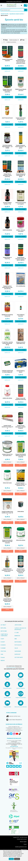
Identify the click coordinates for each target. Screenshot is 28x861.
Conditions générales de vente (21, 846)
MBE (16, 639)
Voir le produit (7, 462)
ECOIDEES (3, 645)
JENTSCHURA (18, 625)
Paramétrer (17, 859)
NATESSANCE (18, 642)
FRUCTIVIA (3, 651)
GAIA (2, 654)
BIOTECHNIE (4, 631)
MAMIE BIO (17, 635)
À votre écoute (20, 679)
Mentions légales (23, 841)
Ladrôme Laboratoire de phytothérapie (20, 628)
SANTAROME (18, 651)
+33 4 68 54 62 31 (14, 746)
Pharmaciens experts (7, 688)
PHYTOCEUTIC (18, 645)
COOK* (2, 639)
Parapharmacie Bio (4, 13)
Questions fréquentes (21, 688)
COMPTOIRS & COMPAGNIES (4, 634)
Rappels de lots (24, 849)
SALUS (16, 648)
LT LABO (17, 632)
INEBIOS (3, 660)
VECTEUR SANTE (19, 657)
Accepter (11, 859)
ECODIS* (3, 642)
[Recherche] (25, 10)
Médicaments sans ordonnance (21, 706)
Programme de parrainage (21, 697)
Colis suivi (7, 679)
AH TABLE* (3, 625)
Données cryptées (7, 697)
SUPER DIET (17, 654)
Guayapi (3, 657)
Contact (25, 844)
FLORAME (3, 648)
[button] (1, 5)
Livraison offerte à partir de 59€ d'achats (14, 1)
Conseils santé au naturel (22, 839)
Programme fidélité (7, 706)
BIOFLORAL (3, 628)
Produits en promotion (11, 42)
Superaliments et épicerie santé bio (16, 13)
